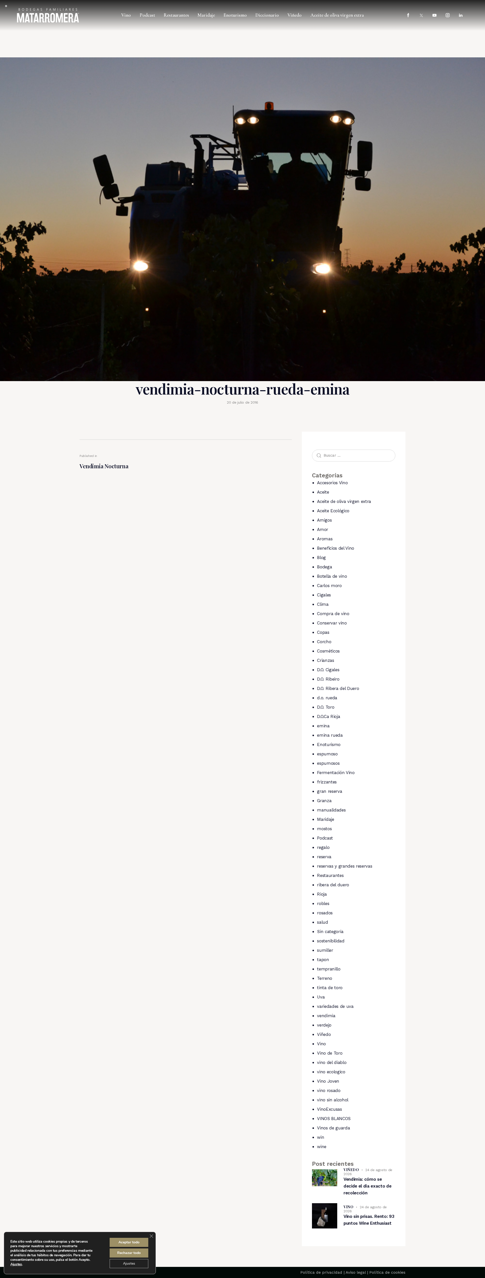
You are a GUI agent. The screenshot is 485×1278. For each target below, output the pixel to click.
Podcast (325, 838)
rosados (325, 912)
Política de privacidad (321, 1272)
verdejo (324, 1025)
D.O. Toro (325, 707)
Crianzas (325, 660)
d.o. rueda (327, 697)
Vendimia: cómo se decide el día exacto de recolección (367, 1186)
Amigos (324, 520)
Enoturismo (329, 744)
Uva (321, 997)
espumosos (328, 763)
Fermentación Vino (335, 772)
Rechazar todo (129, 1252)
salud (322, 922)
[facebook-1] (408, 15)
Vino (321, 1043)
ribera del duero (333, 884)
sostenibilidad (330, 940)
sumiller (325, 950)
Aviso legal (356, 1272)
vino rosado (328, 1090)
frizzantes (327, 781)
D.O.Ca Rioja (328, 716)
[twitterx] (421, 15)
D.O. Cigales (328, 669)
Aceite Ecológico (333, 510)
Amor (322, 529)
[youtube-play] (434, 15)
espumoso (327, 753)
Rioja (322, 894)
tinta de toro (330, 987)
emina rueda (330, 735)
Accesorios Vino (332, 482)
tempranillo (328, 968)
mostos (324, 828)
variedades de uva (335, 1006)
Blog (321, 557)
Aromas (324, 538)
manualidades (331, 809)
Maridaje (325, 819)
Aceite (323, 492)
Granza (324, 800)
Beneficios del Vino (335, 548)
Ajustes (16, 1264)
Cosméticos (328, 651)
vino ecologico (331, 1071)
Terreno (324, 978)
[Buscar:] (353, 455)
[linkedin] (460, 15)
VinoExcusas (329, 1109)
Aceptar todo (128, 1242)
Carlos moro (329, 585)
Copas (323, 632)
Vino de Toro (329, 1053)
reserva (324, 856)
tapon (323, 959)
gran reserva (329, 791)
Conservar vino (332, 622)
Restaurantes (330, 875)
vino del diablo (331, 1062)
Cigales (324, 594)
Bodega (324, 566)
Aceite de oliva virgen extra (344, 501)
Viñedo (324, 1034)
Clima (322, 604)
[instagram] (447, 15)
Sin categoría (330, 931)
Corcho (324, 641)
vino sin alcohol (332, 1099)
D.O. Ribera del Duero (338, 688)
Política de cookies (387, 1272)
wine (321, 1146)
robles (323, 903)
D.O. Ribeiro (328, 679)
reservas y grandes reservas (344, 866)
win (320, 1137)
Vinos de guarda (333, 1127)
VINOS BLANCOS (334, 1118)
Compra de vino (333, 613)
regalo (323, 847)
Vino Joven (328, 1081)
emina (323, 725)
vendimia (326, 1015)
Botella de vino (332, 576)
